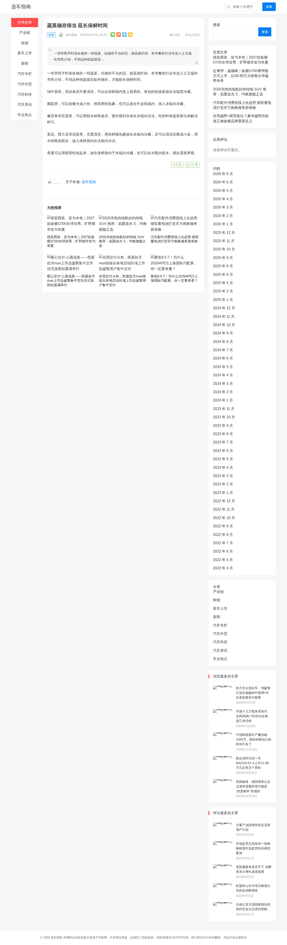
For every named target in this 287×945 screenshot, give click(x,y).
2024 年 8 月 (223, 342)
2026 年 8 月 (223, 174)
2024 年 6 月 (223, 358)
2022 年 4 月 (223, 568)
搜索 (269, 7)
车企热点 (24, 115)
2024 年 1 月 (223, 400)
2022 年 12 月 (224, 501)
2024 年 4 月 (223, 375)
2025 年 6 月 (223, 274)
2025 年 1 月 (223, 300)
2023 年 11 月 (224, 409)
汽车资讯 (24, 104)
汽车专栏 (24, 74)
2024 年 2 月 (223, 392)
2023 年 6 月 (223, 451)
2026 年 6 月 (223, 182)
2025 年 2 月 (223, 291)
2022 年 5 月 (223, 560)
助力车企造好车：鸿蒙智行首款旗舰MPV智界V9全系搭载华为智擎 (253, 692)
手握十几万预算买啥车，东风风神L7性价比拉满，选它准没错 (253, 716)
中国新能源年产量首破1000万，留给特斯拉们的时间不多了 (253, 739)
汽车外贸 (24, 84)
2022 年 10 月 (224, 518)
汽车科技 (24, 94)
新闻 (24, 63)
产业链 (24, 33)
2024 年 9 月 (223, 333)
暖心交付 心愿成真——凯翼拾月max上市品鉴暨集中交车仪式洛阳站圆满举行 (71, 280)
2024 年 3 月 (223, 384)
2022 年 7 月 (223, 543)
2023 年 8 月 (223, 434)
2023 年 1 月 (223, 493)
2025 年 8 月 (223, 266)
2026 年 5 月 (223, 191)
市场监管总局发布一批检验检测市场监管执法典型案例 (253, 848)
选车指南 (21, 6)
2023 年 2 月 (223, 484)
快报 (24, 43)
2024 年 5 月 (223, 367)
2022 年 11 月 (224, 509)
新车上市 (24, 53)
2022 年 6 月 (223, 551)
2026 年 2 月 (223, 216)
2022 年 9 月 (223, 526)
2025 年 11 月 (224, 241)
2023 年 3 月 (223, 476)
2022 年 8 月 (223, 535)
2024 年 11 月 (224, 316)
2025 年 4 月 (223, 283)
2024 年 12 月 (224, 308)
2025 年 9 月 (223, 258)
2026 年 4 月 (223, 199)
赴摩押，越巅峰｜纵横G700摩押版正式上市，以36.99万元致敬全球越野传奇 (241, 76)
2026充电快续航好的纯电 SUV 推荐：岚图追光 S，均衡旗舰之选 (122, 241)
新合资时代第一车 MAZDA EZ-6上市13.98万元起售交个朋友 (252, 763)
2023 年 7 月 (223, 442)
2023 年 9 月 (223, 426)
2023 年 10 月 (224, 417)
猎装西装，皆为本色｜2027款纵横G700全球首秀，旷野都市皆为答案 (71, 241)
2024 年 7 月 (223, 350)
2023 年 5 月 (223, 459)
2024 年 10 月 (224, 325)
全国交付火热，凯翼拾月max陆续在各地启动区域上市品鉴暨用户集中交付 (122, 280)
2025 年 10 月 (224, 249)
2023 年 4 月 (223, 467)
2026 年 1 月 (223, 224)
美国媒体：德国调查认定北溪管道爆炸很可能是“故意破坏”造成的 (253, 786)
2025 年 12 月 (224, 233)
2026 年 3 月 (223, 207)
